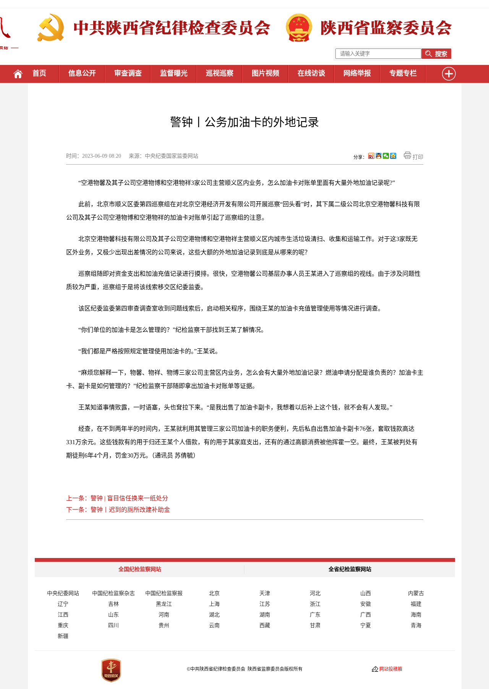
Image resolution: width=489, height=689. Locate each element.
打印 (417, 157)
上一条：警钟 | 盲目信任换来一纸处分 (117, 498)
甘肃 (315, 625)
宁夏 (365, 625)
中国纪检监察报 (164, 593)
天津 (264, 593)
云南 (214, 625)
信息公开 (82, 73)
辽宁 (63, 604)
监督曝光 (174, 73)
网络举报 (357, 73)
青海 (416, 625)
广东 (315, 615)
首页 (39, 73)
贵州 (164, 625)
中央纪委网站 (63, 593)
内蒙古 (416, 593)
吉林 (113, 604)
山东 (113, 615)
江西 (63, 615)
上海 (214, 604)
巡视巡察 (219, 73)
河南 (164, 615)
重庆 (63, 625)
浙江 (315, 604)
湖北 (214, 615)
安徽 (365, 604)
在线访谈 (311, 73)
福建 (416, 604)
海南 (416, 615)
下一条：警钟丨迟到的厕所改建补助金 (118, 509)
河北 (315, 593)
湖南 (264, 615)
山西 (365, 593)
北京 (214, 593)
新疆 (63, 636)
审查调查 (128, 73)
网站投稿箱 (390, 669)
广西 (365, 615)
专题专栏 (403, 73)
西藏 (264, 625)
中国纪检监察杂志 (113, 593)
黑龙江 (164, 604)
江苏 (264, 604)
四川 (113, 625)
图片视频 (265, 73)
